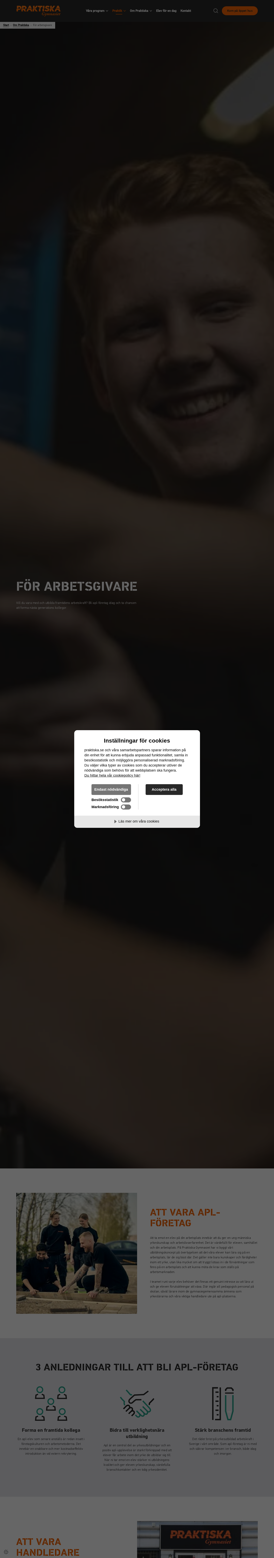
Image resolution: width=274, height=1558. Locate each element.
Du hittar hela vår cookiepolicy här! (112, 775)
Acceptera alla (164, 789)
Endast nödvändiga (111, 789)
